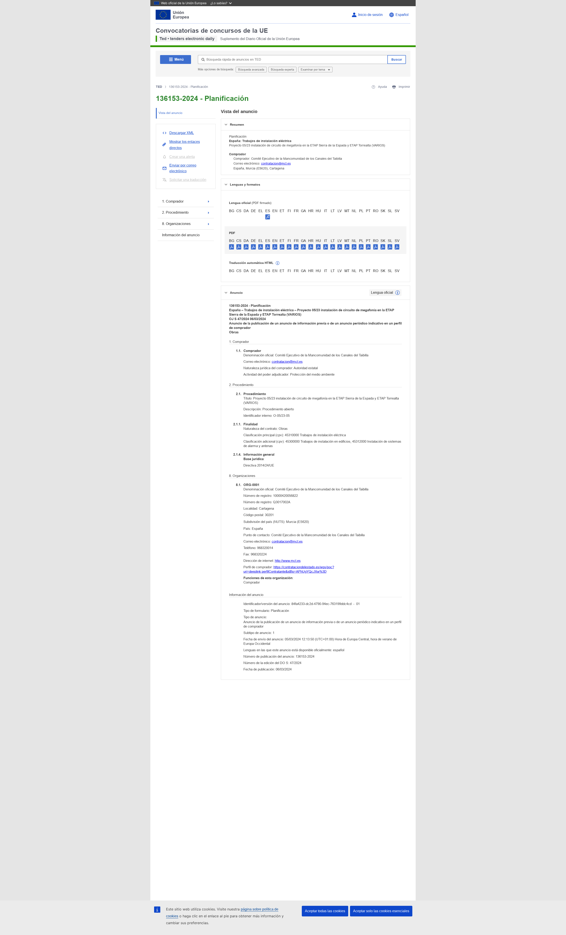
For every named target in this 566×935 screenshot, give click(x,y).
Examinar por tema (313, 69)
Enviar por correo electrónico (182, 168)
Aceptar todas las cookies (325, 911)
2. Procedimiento (175, 212)
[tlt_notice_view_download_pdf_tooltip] (231, 247)
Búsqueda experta (282, 69)
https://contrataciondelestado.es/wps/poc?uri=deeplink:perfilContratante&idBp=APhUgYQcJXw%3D (288, 569)
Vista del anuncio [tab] (170, 113)
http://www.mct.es (288, 561)
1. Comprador (173, 201)
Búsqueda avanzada (251, 69)
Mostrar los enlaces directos (184, 145)
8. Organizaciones (176, 224)
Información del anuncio (181, 235)
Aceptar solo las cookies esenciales (381, 911)
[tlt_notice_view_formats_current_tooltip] (397, 292)
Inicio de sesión (370, 15)
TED (159, 86)
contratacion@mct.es (276, 163)
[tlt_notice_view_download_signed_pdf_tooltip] (267, 217)
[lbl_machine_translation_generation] (278, 263)
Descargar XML (181, 133)
